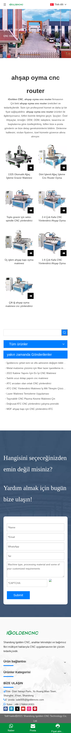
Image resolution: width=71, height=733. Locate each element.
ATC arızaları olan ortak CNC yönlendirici (29, 383)
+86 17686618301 (24, 704)
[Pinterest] (35, 709)
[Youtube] (23, 709)
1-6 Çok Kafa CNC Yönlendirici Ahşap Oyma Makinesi (52, 261)
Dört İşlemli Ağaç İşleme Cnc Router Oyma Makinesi (52, 176)
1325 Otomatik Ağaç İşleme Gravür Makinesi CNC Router (19, 176)
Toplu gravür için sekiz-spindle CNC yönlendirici (19, 219)
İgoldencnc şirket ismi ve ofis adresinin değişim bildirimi (36, 362)
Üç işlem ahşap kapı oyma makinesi (19, 261)
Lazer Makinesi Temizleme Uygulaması (28, 393)
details (32, 166)
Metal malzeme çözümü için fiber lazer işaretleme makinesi (36, 368)
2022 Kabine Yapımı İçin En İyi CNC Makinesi (31, 373)
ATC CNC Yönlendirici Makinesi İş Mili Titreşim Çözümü (36, 388)
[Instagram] (29, 709)
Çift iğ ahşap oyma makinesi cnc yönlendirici (19, 304)
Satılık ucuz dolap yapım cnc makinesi (27, 378)
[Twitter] (17, 709)
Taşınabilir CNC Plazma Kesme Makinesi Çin (31, 398)
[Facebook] (5, 709)
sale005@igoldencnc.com (30, 699)
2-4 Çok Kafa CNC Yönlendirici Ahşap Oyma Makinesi (52, 219)
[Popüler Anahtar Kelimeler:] (64, 332)
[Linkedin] (11, 709)
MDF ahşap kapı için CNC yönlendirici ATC (30, 409)
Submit (18, 595)
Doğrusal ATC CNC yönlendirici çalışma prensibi (33, 403)
